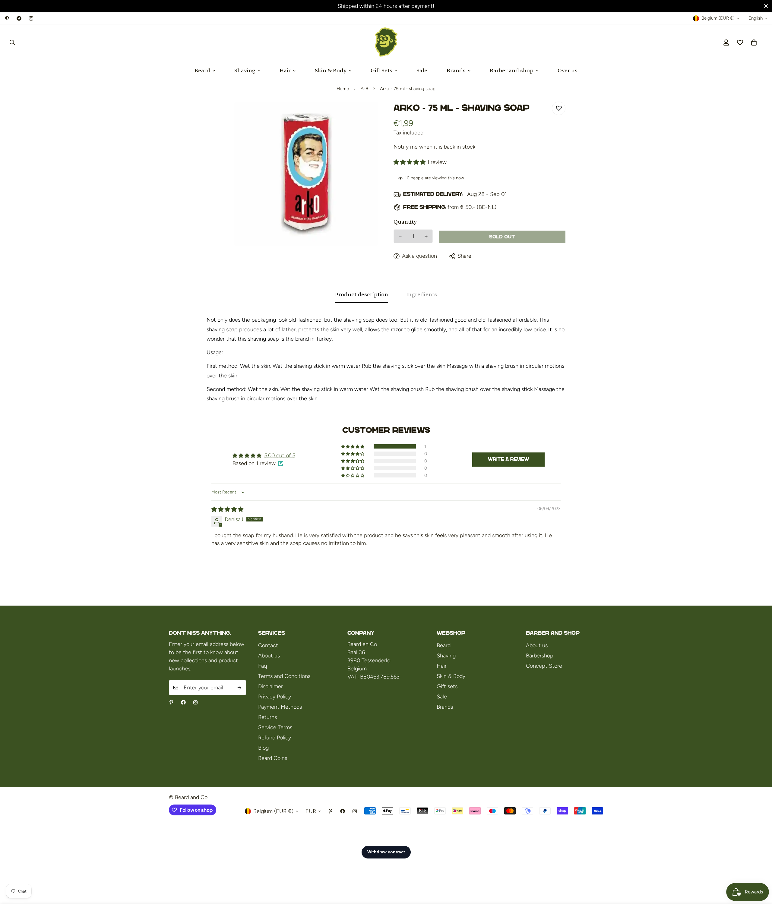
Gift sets (447, 686)
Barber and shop (511, 70)
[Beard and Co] (386, 42)
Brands (456, 70)
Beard (202, 70)
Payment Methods (280, 707)
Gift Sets (381, 70)
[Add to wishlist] (558, 108)
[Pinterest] (7, 18)
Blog (263, 748)
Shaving (244, 70)
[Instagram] (31, 18)
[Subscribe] (239, 687)
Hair (285, 70)
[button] (754, 42)
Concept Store (544, 666)
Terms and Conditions (284, 676)
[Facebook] (19, 18)
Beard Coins (272, 758)
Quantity (405, 222)
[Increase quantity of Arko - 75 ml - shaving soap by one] (426, 236)
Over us (567, 70)
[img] (227, 509)
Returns (267, 717)
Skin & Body (330, 70)
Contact (268, 645)
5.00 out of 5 (279, 455)
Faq (262, 666)
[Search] (12, 42)
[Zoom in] (373, 114)
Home (343, 88)
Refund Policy (274, 737)
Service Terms (275, 727)
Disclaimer (270, 686)
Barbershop (539, 655)
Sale (421, 70)
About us (269, 655)
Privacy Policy (274, 696)
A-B (364, 88)
